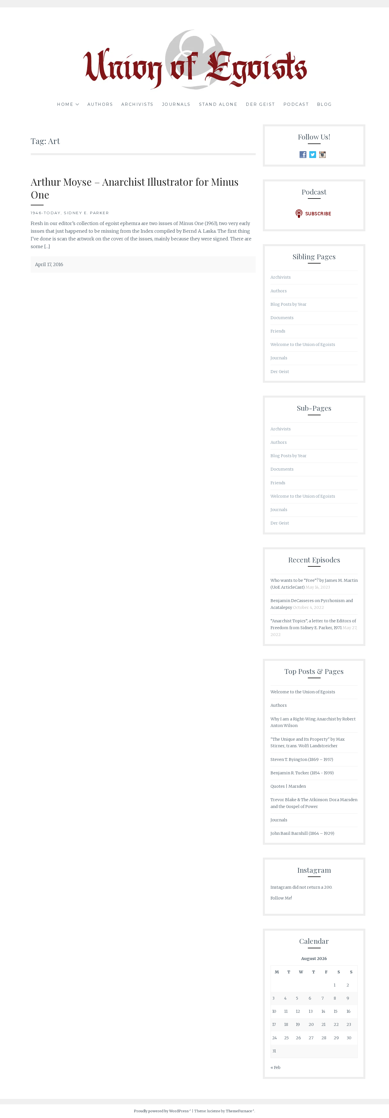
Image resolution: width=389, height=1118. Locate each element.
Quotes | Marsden (288, 786)
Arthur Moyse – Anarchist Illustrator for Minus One (135, 188)
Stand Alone (218, 104)
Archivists (137, 104)
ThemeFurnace (239, 1111)
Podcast (296, 104)
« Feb (276, 1067)
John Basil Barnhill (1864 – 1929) (302, 833)
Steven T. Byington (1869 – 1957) (302, 759)
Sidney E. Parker (86, 212)
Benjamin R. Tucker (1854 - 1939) (302, 772)
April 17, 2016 (49, 264)
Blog (324, 104)
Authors (100, 104)
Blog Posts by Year (289, 304)
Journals (176, 104)
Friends (278, 331)
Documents (282, 317)
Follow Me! (281, 898)
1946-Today (46, 212)
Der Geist (260, 104)
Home (65, 104)
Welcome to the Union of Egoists (303, 344)
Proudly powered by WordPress (161, 1111)
